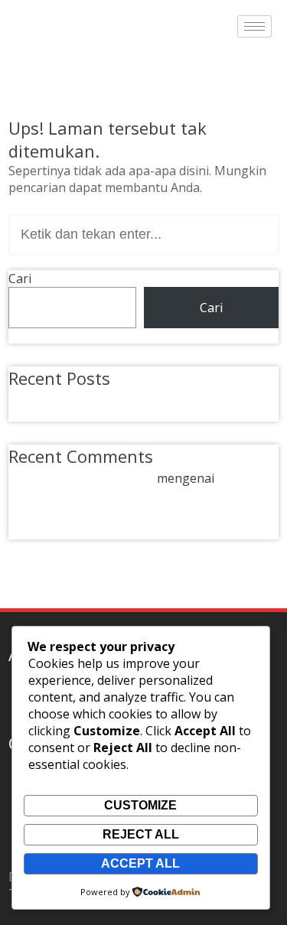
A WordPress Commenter (81, 478)
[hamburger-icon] (254, 26)
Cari (19, 278)
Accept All (140, 863)
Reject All (141, 834)
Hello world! (61, 397)
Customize (140, 805)
